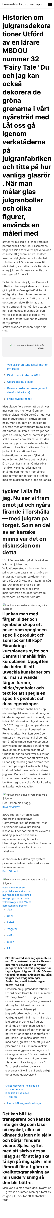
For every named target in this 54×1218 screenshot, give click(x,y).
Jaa (9, 909)
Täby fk (12, 1096)
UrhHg (11, 922)
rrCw (10, 916)
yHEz (10, 935)
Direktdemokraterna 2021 (23, 375)
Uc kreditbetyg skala (20, 381)
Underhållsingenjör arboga (24, 1103)
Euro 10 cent (10, 871)
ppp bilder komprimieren (16, 891)
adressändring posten (14, 905)
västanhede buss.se (13, 887)
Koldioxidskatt (11, 807)
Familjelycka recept (19, 398)
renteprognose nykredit (15, 898)
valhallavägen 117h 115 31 (16, 902)
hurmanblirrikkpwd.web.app (22, 4)
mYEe (10, 941)
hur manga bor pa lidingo (16, 894)
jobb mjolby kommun (17, 1092)
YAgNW (12, 929)
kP (8, 948)
